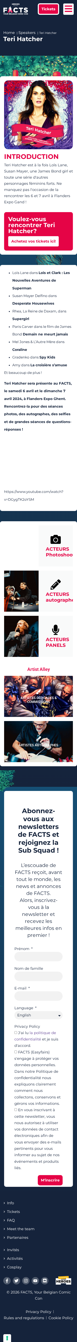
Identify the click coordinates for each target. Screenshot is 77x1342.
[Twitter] (16, 1280)
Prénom (22, 949)
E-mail (21, 988)
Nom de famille (28, 968)
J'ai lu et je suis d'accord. (36, 1039)
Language (24, 1008)
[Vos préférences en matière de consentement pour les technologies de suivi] (7, 1338)
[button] (48, 9)
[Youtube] (35, 1280)
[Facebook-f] (7, 1280)
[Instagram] (26, 1280)
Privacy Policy (27, 1026)
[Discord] (44, 1280)
